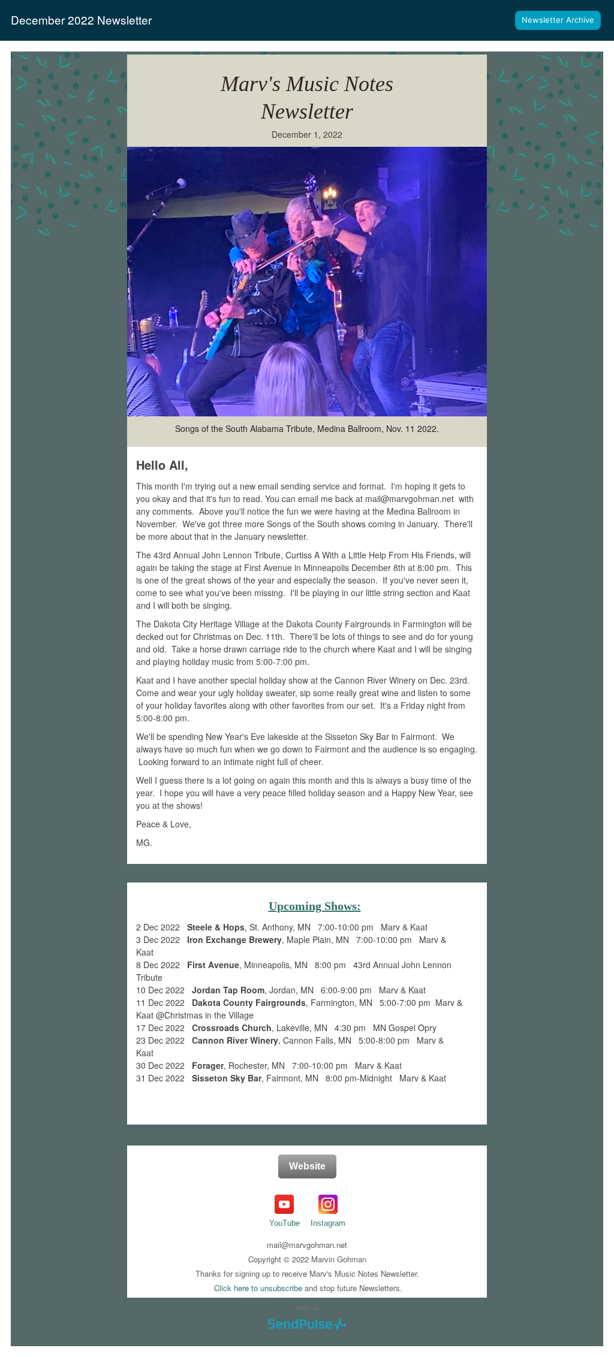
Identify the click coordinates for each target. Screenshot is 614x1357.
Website (307, 1166)
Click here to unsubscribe (258, 1287)
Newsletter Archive (558, 20)
